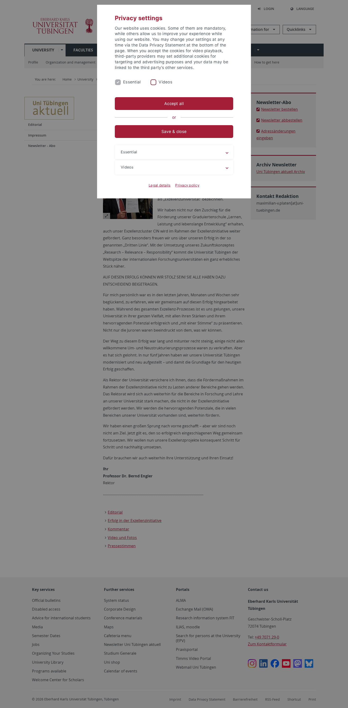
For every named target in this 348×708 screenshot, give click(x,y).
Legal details (159, 185)
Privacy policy (187, 185)
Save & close (174, 131)
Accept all (174, 103)
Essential (132, 82)
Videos (165, 82)
